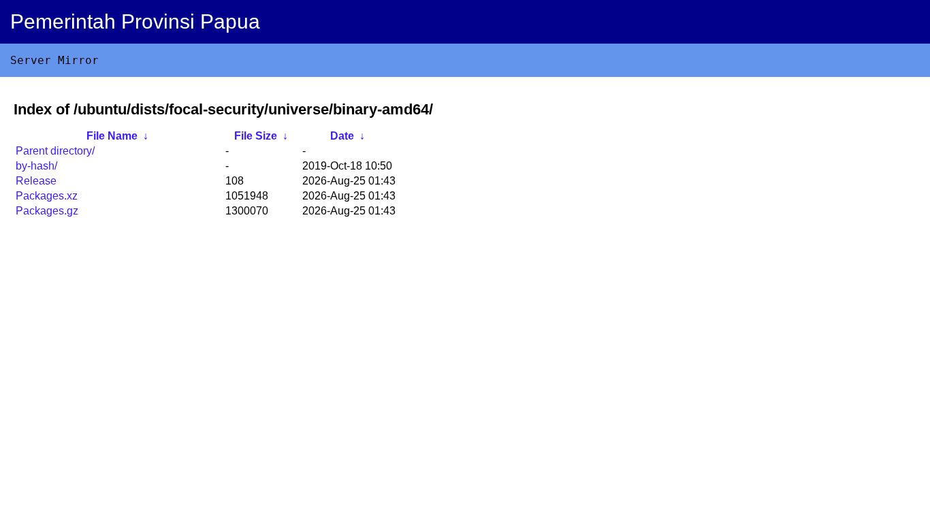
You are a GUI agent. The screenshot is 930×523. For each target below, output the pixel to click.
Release (36, 181)
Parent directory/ (55, 151)
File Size (255, 136)
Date (342, 136)
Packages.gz (47, 211)
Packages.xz (47, 196)
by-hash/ (36, 166)
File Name (112, 136)
